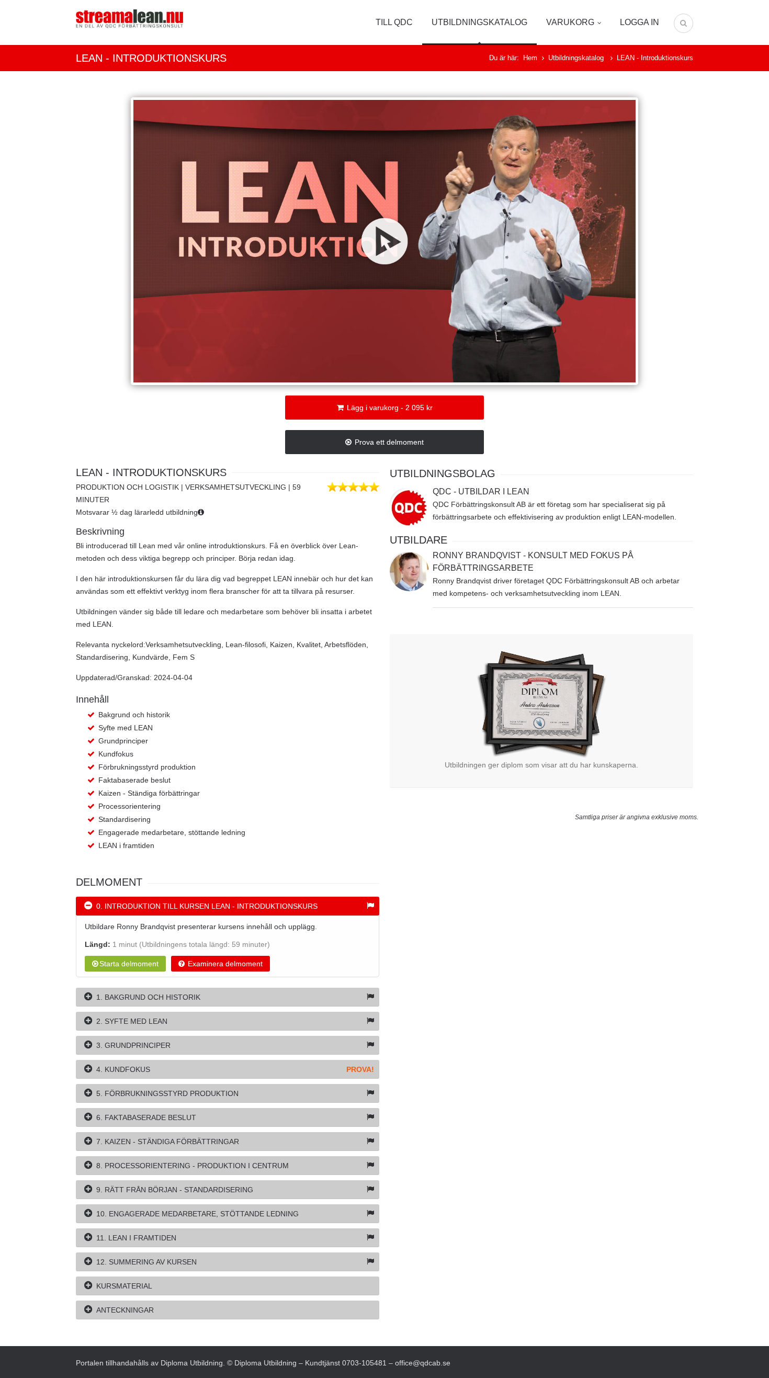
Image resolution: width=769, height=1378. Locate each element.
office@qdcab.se (422, 1363)
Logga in (639, 22)
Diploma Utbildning (192, 1363)
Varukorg (570, 22)
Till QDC (394, 22)
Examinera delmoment (224, 963)
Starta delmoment (129, 963)
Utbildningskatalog (479, 22)
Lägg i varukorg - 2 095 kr (389, 407)
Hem (530, 58)
